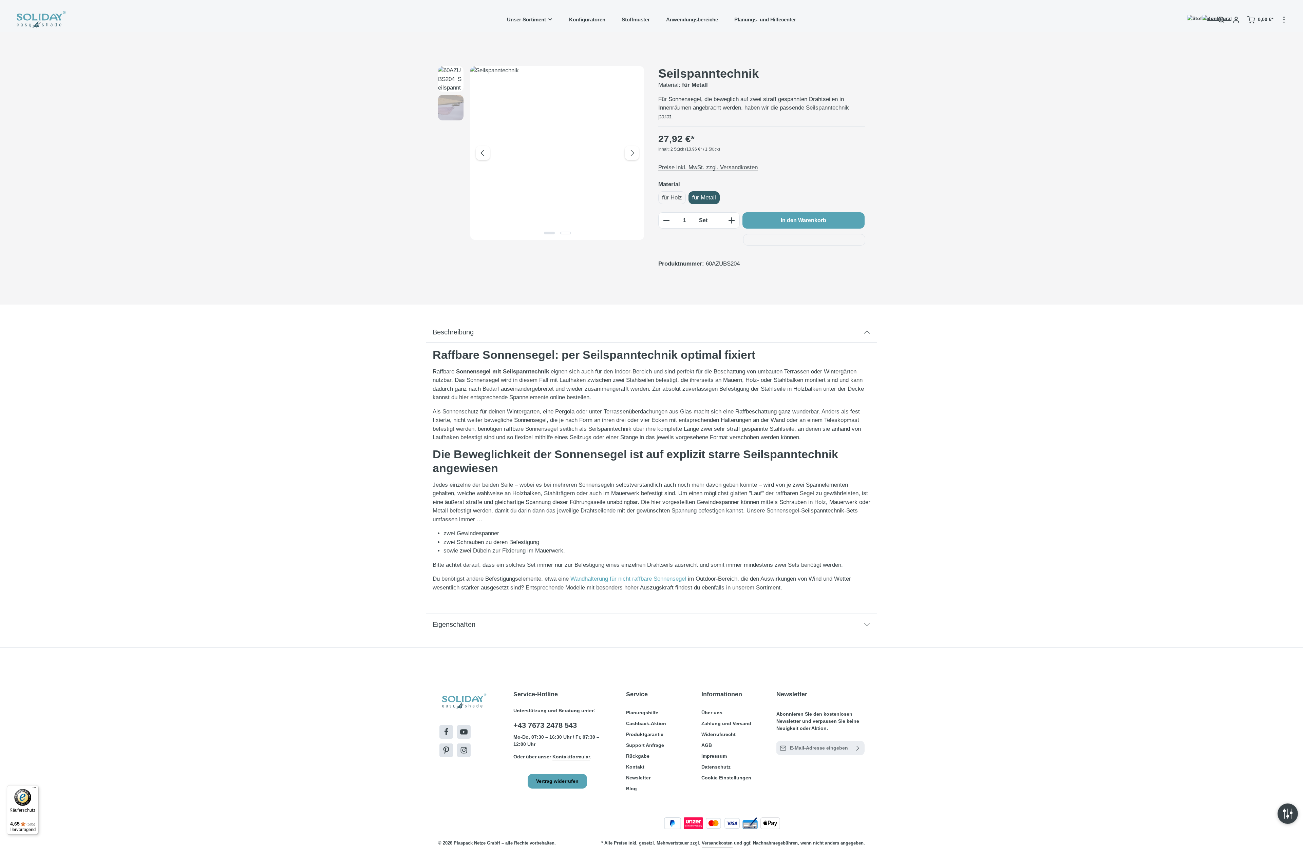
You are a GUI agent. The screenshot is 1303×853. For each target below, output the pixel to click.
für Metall (704, 197)
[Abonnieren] (858, 748)
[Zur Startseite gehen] (40, 19)
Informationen (721, 694)
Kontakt (635, 767)
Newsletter (638, 777)
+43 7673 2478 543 (545, 725)
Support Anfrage (645, 745)
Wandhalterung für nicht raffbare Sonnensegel (628, 579)
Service (637, 694)
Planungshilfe (642, 712)
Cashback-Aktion (646, 723)
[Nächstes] (632, 153)
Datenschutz (716, 767)
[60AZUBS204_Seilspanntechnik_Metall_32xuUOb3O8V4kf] (557, 153)
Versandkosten (717, 843)
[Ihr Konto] (1236, 19)
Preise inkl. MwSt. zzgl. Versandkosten (708, 167)
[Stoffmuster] (1191, 19)
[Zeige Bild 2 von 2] (565, 233)
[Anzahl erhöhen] (732, 220)
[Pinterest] (446, 750)
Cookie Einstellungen (726, 777)
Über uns (711, 712)
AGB (706, 745)
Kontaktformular (571, 756)
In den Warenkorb (803, 220)
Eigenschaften (454, 624)
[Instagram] (464, 750)
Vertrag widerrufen (557, 781)
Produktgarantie (644, 734)
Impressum (714, 756)
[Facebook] (446, 732)
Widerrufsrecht (718, 734)
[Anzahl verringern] (666, 220)
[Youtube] (464, 732)
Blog (631, 788)
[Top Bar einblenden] (1284, 19)
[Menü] (34, 789)
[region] (541, 153)
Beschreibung (453, 332)
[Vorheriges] (483, 153)
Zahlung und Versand (726, 723)
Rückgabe (637, 756)
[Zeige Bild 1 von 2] (549, 233)
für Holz (672, 197)
